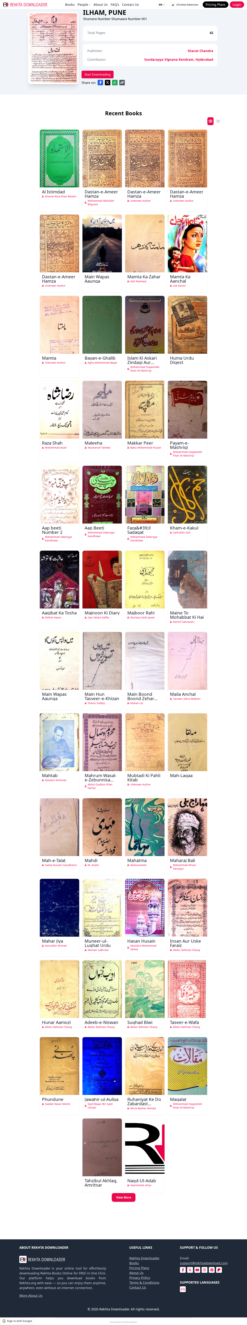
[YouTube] (197, 1270)
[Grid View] (210, 121)
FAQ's (115, 4)
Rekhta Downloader (144, 1258)
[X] (190, 1270)
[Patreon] (219, 1270)
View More (123, 1197)
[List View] (218, 121)
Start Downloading (97, 74)
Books (70, 4)
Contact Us (130, 4)
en (183, 1289)
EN (160, 4)
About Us (100, 4)
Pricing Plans (139, 1268)
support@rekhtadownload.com (204, 1263)
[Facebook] (183, 1270)
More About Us (30, 1295)
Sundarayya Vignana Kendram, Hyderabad (178, 59)
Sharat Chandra (200, 51)
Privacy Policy (139, 1277)
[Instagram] (204, 1270)
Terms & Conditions (144, 1282)
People (83, 4)
